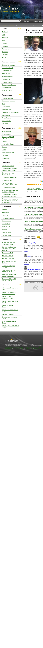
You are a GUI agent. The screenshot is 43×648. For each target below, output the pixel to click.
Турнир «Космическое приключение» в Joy (9, 293)
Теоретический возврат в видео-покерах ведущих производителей (10, 200)
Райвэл (4, 141)
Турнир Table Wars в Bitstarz (8, 306)
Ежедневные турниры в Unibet (9, 317)
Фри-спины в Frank (8, 258)
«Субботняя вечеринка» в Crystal (10, 322)
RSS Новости (29, 348)
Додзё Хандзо (6, 88)
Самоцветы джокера (8, 65)
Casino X (4, 32)
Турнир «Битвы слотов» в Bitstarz (10, 301)
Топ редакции (19, 347)
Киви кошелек (6, 221)
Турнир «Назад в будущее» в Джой (7, 297)
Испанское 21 (6, 121)
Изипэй (4, 229)
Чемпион (5, 46)
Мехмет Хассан (35, 188)
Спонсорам (8, 348)
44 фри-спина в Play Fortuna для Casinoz (8, 243)
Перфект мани (6, 235)
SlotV (3, 35)
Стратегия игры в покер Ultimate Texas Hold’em (9, 169)
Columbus (5, 54)
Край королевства (7, 76)
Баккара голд (6, 115)
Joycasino (5, 37)
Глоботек (5, 155)
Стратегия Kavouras (8, 187)
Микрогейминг (6, 131)
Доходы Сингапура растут (33, 229)
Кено (3, 104)
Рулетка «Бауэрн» (7, 98)
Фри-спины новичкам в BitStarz (9, 262)
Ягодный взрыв (7, 82)
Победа (4, 43)
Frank (3, 40)
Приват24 (5, 215)
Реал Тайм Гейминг (8, 144)
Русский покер (6, 118)
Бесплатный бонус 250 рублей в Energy (9, 279)
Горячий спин (6, 79)
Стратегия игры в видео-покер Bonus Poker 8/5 (9, 195)
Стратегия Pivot (7, 180)
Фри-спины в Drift (7, 253)
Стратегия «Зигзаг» (8, 166)
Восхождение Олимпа (9, 85)
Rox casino (5, 49)
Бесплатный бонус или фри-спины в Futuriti (9, 275)
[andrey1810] (25, 243)
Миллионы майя (7, 71)
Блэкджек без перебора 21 (10, 112)
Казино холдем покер (8, 101)
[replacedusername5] (25, 269)
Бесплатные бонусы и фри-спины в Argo (9, 271)
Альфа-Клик (5, 212)
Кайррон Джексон (32, 189)
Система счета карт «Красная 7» (8, 173)
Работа (36, 348)
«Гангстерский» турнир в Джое (10, 288)
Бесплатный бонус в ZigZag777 (8, 266)
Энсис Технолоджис (8, 152)
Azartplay (5, 52)
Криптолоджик (6, 134)
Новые (34, 347)
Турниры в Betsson (8, 314)
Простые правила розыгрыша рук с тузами (9, 183)
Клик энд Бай (6, 226)
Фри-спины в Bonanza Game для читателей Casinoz (9, 248)
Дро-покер (5, 123)
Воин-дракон (6, 73)
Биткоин (4, 209)
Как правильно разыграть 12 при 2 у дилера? (10, 191)
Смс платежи (6, 224)
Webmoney (28, 347)
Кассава (4, 147)
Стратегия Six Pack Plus (9, 177)
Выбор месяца (9, 347)
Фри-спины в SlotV (7, 256)
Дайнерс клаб (6, 232)
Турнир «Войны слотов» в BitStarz (10, 310)
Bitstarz (4, 57)
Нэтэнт (4, 150)
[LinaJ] (25, 256)
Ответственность (18, 348)
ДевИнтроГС (6, 158)
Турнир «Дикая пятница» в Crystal (10, 326)
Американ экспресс (8, 218)
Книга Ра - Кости (7, 90)
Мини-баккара (6, 109)
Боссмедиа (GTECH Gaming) (8, 137)
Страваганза (6, 106)
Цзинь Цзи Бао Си (7, 68)
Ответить (26, 251)
